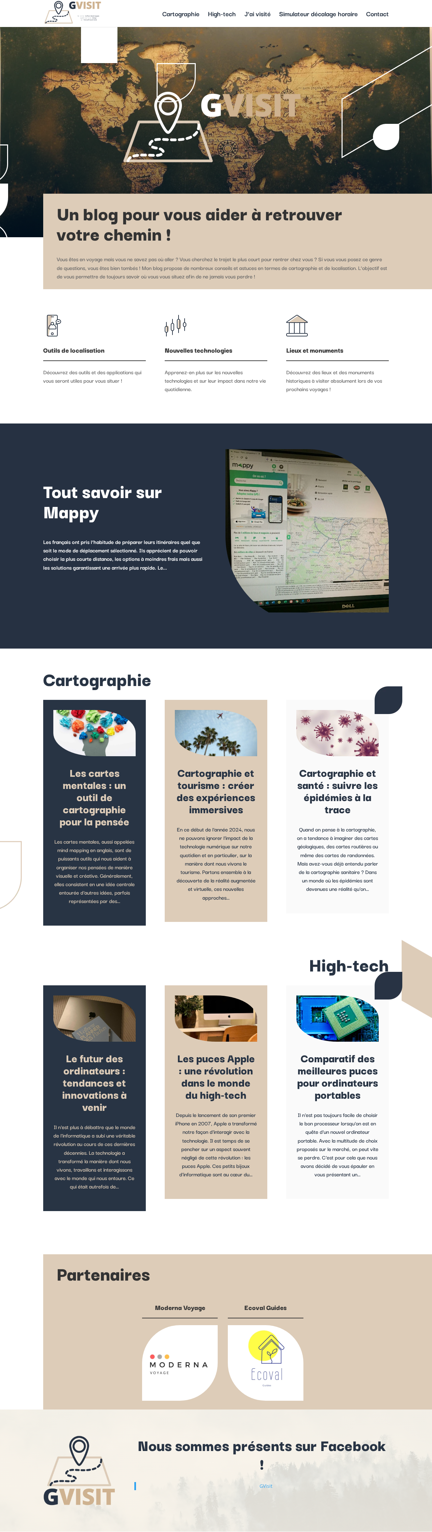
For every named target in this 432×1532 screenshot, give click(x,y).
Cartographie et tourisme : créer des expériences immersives (216, 790)
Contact (377, 15)
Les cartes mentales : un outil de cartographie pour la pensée (94, 796)
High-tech (222, 15)
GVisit (266, 1486)
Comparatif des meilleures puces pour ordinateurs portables (337, 1075)
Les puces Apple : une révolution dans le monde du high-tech (216, 1075)
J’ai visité (257, 15)
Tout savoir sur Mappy (102, 500)
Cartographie (180, 15)
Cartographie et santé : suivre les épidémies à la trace (337, 790)
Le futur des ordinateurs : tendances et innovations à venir (94, 1082)
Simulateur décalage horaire (318, 15)
